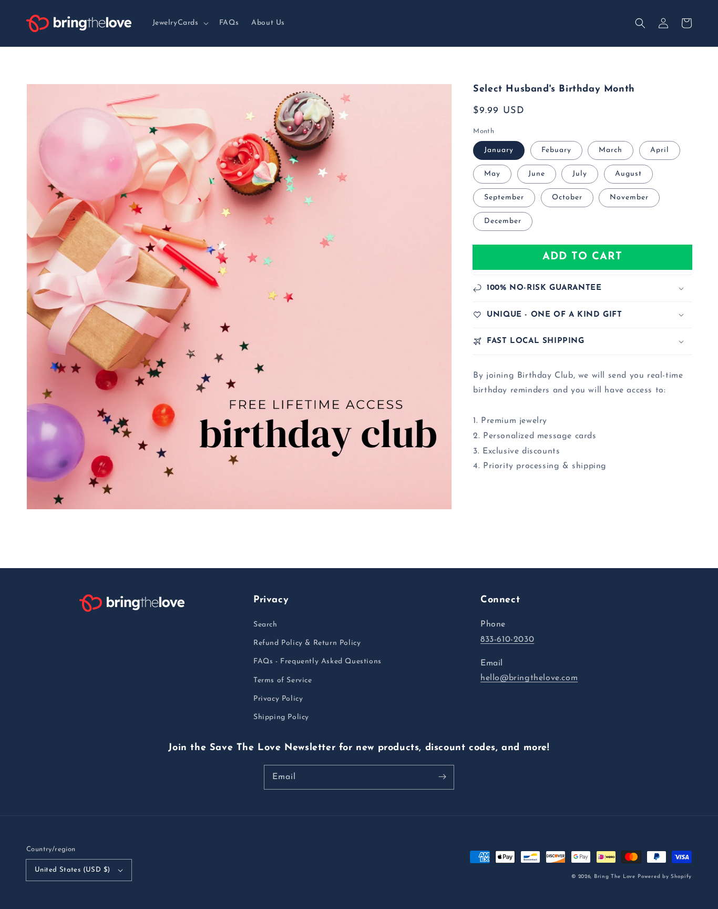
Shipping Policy (281, 717)
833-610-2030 (507, 639)
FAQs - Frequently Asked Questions (317, 661)
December (502, 221)
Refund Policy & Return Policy (307, 643)
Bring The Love (614, 877)
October (567, 197)
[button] (179, 23)
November (629, 197)
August (628, 174)
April (659, 150)
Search (265, 625)
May (492, 174)
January (499, 150)
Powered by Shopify (665, 877)
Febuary (556, 150)
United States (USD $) (72, 869)
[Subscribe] (442, 777)
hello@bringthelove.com (529, 678)
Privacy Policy (278, 699)
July (579, 174)
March (610, 150)
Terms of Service (282, 680)
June (536, 174)
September (504, 197)
